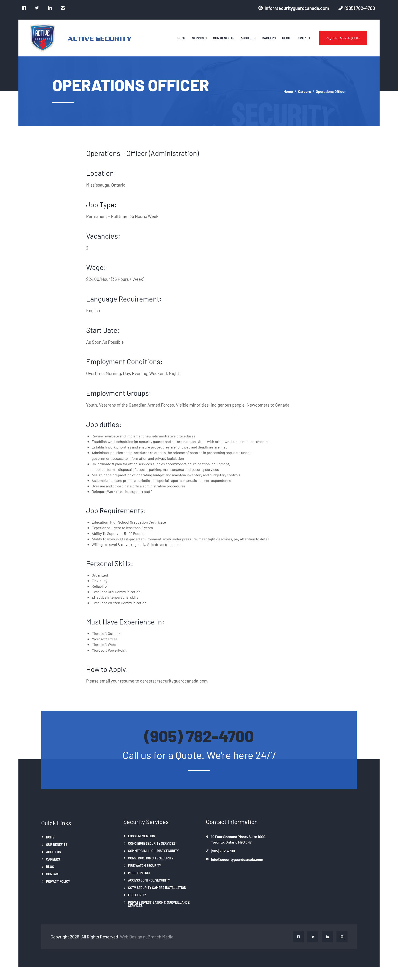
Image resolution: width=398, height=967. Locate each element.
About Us (53, 852)
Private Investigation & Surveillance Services (159, 903)
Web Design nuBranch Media (146, 936)
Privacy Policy (58, 881)
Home (288, 91)
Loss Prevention (141, 836)
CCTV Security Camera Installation (157, 887)
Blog (50, 866)
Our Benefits (56, 844)
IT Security (137, 895)
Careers (304, 91)
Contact (53, 874)
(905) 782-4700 (199, 735)
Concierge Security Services (152, 843)
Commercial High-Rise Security (153, 851)
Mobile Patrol (139, 872)
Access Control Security (149, 880)
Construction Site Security (150, 858)
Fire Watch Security (144, 865)
